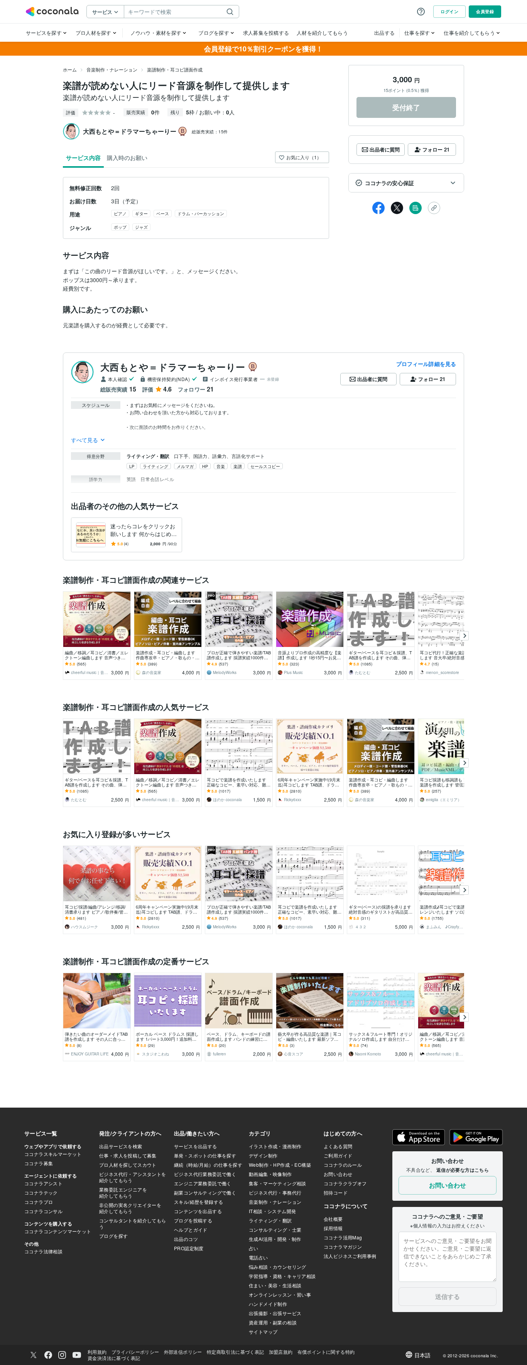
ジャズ (141, 227)
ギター (141, 213)
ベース (162, 213)
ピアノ (120, 213)
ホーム (70, 69)
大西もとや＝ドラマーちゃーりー (172, 366)
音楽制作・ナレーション (111, 69)
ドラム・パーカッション (200, 213)
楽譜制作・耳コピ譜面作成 (175, 69)
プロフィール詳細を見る (426, 364)
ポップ (120, 227)
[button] (406, 182)
